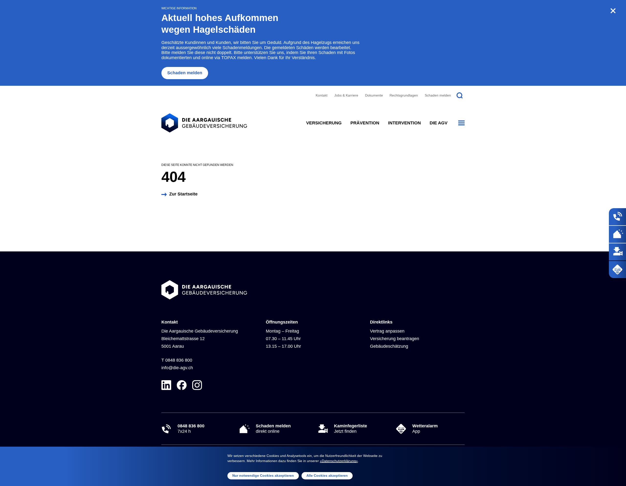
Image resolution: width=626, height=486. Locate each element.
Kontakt (321, 95)
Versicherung (324, 122)
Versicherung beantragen (394, 338)
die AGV (438, 122)
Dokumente (374, 95)
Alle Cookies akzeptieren (327, 475)
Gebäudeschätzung (389, 346)
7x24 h (191, 428)
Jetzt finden (350, 428)
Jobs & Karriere (346, 95)
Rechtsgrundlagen (404, 95)
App (425, 428)
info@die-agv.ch (177, 367)
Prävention (364, 122)
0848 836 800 (178, 360)
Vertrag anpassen (387, 331)
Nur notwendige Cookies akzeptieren (263, 475)
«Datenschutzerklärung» (339, 461)
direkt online (273, 428)
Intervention (404, 122)
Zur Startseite (183, 194)
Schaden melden (184, 72)
